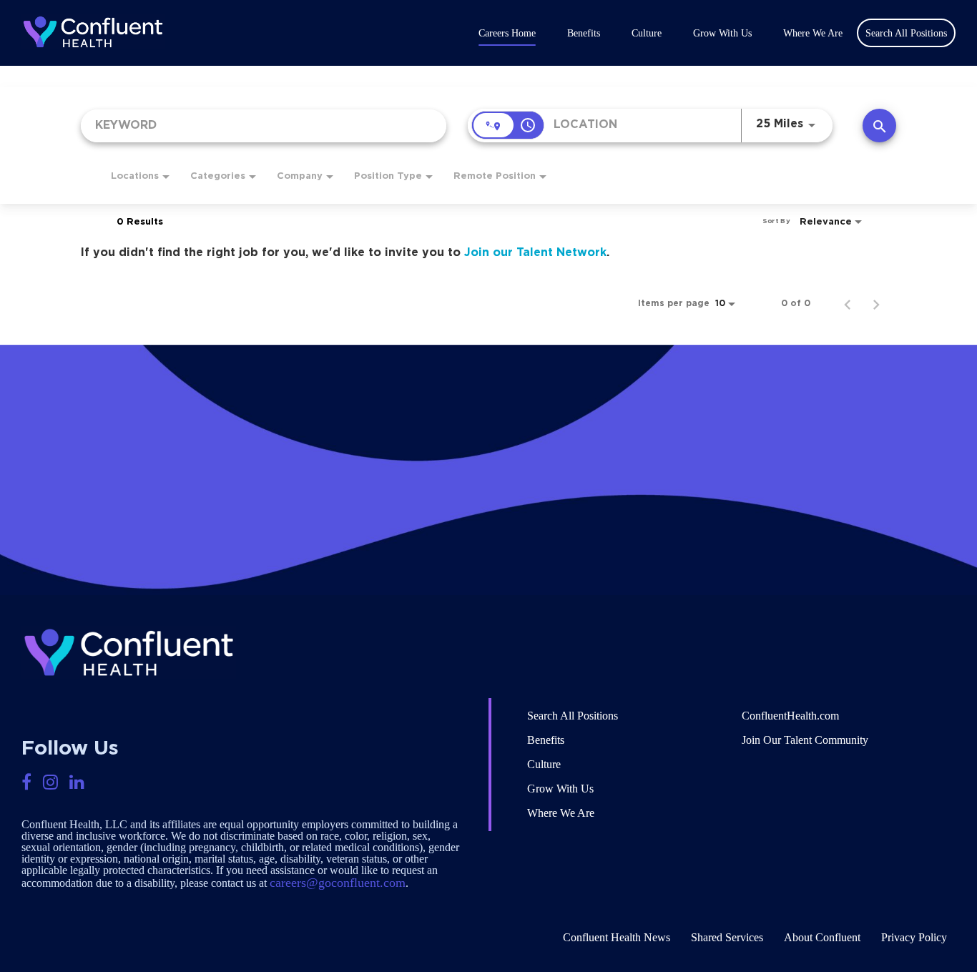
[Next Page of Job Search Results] (876, 303)
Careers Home (507, 34)
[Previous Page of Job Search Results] (847, 303)
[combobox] (263, 125)
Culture (647, 34)
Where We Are (813, 34)
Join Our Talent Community (805, 740)
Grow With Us (722, 34)
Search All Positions (572, 716)
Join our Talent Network (535, 252)
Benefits (583, 34)
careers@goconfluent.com (338, 882)
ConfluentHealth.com (790, 716)
